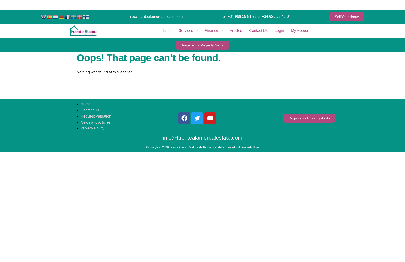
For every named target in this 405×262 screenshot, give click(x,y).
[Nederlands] (56, 17)
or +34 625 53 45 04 (274, 17)
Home (166, 31)
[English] (44, 17)
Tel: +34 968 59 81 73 (239, 17)
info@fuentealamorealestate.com (155, 17)
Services (186, 31)
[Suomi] (86, 17)
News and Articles (96, 122)
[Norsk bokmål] (80, 17)
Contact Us (258, 31)
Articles (236, 31)
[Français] (68, 17)
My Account (300, 31)
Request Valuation (96, 116)
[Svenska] (74, 17)
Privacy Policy (92, 128)
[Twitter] (197, 118)
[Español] (50, 17)
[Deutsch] (62, 17)
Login (279, 31)
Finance (211, 31)
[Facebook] (184, 118)
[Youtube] (210, 118)
